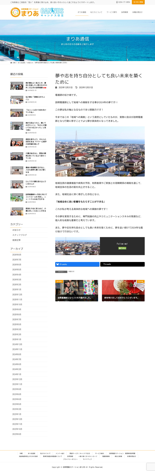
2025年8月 (16, 314)
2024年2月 (16, 369)
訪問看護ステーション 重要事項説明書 (122, 453)
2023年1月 (16, 414)
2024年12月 (17, 344)
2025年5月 (16, 324)
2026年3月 (16, 279)
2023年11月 (17, 384)
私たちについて (45, 453)
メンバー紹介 (60, 453)
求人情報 (139, 2)
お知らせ (71, 271)
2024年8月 (16, 354)
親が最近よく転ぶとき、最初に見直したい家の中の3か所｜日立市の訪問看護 (36, 85)
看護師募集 (106, 456)
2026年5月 (16, 270)
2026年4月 (16, 274)
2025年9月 (16, 309)
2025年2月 (16, 334)
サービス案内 (99, 453)
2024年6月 (16, 364)
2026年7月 (16, 259)
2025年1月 (16, 339)
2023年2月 (16, 409)
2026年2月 (16, 284)
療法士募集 (118, 456)
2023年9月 (16, 389)
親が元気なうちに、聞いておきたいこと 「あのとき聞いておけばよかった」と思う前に (36, 126)
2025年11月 (17, 299)
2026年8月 (16, 255)
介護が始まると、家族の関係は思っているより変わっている (36, 155)
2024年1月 (16, 374)
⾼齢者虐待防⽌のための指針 (28, 456)
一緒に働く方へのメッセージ (87, 456)
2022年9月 (16, 434)
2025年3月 (16, 329)
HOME (21, 453)
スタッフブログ (19, 235)
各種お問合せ (131, 456)
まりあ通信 (31, 453)
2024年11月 (17, 349)
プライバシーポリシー (70, 459)
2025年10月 (17, 304)
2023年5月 (16, 404)
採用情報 (70, 456)
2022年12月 (17, 419)
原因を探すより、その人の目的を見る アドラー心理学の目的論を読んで (36, 141)
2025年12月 (17, 294)
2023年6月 (16, 399)
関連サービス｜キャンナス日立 (80, 453)
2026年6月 (16, 265)
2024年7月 (16, 359)
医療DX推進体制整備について (52, 456)
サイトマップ (87, 459)
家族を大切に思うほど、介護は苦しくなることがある (36, 209)
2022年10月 (17, 429)
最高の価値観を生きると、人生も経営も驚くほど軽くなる (36, 169)
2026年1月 (16, 289)
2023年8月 (16, 394)
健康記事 (16, 240)
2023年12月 (17, 379)
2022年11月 (17, 424)
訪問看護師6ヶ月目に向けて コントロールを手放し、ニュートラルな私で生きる (36, 196)
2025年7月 (16, 319)
